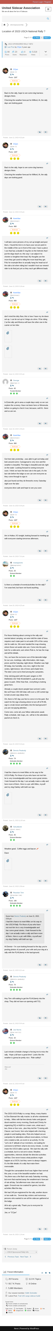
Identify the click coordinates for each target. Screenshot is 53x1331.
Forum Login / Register (42, 2)
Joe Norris (17, 1030)
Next (46, 38)
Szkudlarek (17, 827)
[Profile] (11, 75)
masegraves (18, 563)
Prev (37, 38)
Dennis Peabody (19, 750)
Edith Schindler (31, 1293)
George (16, 380)
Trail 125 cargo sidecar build (29, 1296)
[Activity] (13, 75)
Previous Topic (13, 1257)
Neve (16, 1328)
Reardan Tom (18, 893)
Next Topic (24, 1257)
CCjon (19, 47)
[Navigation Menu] (48, 9)
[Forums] (4, 25)
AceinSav (16, 218)
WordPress (34, 1328)
